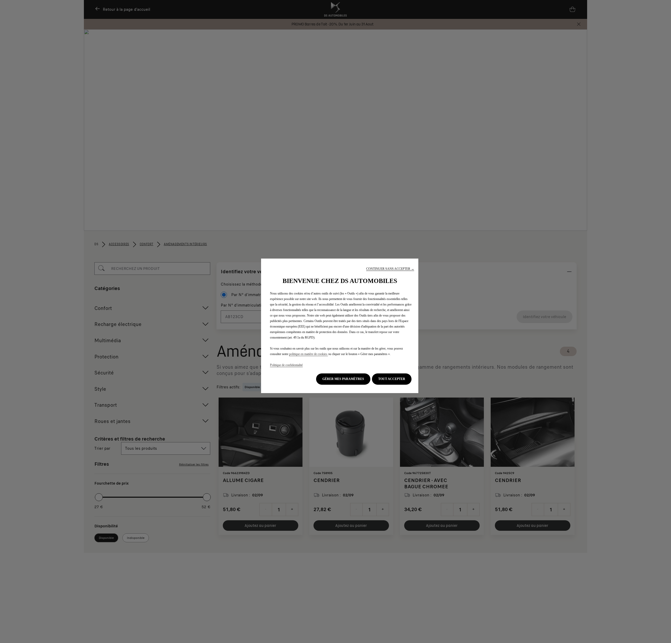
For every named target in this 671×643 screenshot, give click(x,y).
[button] (390, 269)
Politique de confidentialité (286, 365)
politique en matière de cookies (308, 354)
